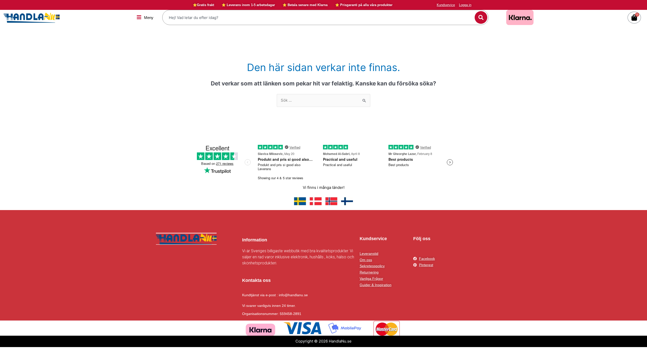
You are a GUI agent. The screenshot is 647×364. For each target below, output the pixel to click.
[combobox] (319, 17)
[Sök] (481, 17)
